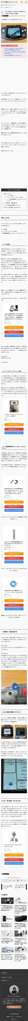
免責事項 (8, 1016)
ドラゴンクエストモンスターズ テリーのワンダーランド (13, 845)
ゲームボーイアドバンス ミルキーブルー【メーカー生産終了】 (13, 415)
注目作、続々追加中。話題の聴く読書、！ (14, 49)
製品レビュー (5, 15)
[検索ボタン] (22, 2)
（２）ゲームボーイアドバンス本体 (15, 197)
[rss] (16, 1014)
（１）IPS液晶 (10, 195)
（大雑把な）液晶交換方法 (10, 203)
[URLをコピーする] (25, 880)
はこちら (13, 55)
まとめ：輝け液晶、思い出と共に (12, 207)
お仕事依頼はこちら (14, 1007)
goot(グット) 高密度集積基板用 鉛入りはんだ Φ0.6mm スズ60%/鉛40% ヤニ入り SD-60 (13, 543)
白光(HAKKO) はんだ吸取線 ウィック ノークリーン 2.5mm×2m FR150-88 (13, 591)
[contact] (17, 1014)
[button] (2, 880)
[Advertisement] (14, 74)
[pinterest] (14, 1014)
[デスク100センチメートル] (9, 2)
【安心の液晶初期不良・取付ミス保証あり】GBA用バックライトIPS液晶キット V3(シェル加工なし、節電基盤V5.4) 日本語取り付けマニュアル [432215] (13, 316)
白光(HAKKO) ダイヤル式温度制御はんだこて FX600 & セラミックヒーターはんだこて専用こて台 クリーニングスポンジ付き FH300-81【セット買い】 (13, 491)
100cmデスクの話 (7, 977)
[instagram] (12, 1014)
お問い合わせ (19, 1016)
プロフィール (13, 1016)
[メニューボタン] (26, 2)
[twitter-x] (10, 1014)
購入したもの (7, 194)
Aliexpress (4, 261)
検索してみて (6, 657)
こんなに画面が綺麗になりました (12, 205)
